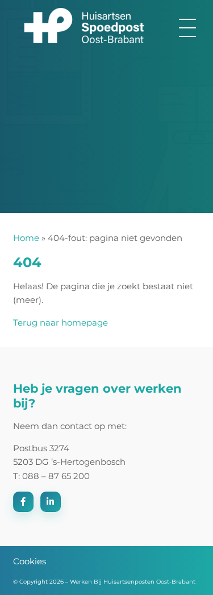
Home (26, 237)
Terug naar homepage (60, 322)
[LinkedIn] (50, 502)
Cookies (29, 561)
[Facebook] (23, 502)
